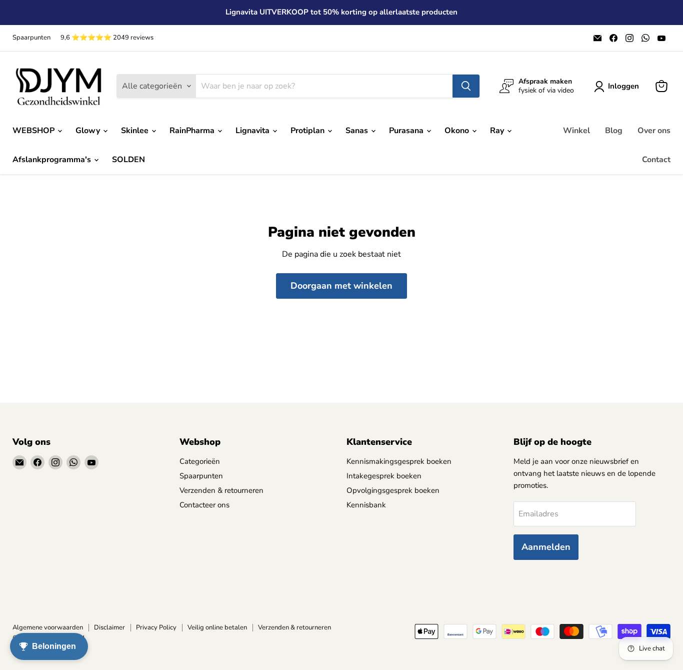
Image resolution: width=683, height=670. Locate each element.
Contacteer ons (205, 505)
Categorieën (200, 461)
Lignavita (254, 130)
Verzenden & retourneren (222, 490)
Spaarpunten (31, 38)
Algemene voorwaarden (47, 627)
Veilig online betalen (217, 627)
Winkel (576, 130)
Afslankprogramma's (52, 159)
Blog (613, 130)
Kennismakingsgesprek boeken (399, 461)
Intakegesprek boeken (384, 476)
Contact (656, 159)
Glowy (89, 130)
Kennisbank (366, 505)
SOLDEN (128, 159)
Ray (498, 130)
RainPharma (193, 130)
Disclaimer (109, 627)
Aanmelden (546, 547)
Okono (457, 130)
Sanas (358, 130)
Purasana (407, 130)
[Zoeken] (466, 86)
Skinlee (135, 130)
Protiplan (308, 130)
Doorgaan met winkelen (341, 286)
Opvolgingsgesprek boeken (393, 490)
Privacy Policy (156, 627)
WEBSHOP (34, 130)
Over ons (654, 130)
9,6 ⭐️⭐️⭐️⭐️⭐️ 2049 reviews (107, 38)
